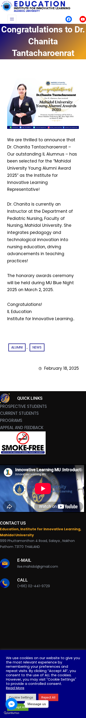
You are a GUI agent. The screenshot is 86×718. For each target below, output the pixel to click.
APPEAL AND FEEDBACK (21, 427)
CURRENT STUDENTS (19, 413)
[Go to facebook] (11, 704)
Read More (15, 688)
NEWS (37, 347)
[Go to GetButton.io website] (11, 713)
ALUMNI (17, 347)
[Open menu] (12, 19)
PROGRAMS (11, 420)
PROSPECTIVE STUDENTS (23, 406)
